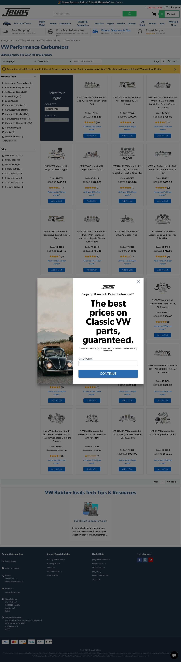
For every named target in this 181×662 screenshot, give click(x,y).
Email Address (85, 359)
